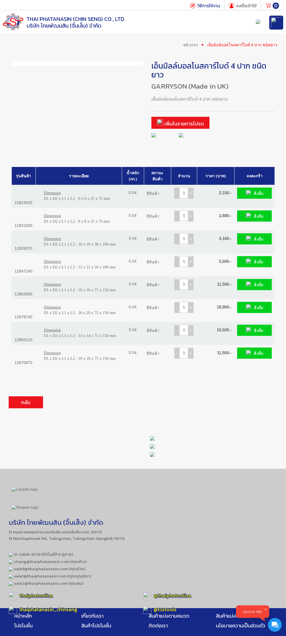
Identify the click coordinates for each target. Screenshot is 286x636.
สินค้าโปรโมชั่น (96, 625)
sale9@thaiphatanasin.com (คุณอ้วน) (49, 568)
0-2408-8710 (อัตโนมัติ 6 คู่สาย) (43, 554)
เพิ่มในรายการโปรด (183, 123)
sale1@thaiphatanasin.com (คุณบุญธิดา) (52, 576)
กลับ (25, 402)
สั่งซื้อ (258, 193)
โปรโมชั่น (23, 625)
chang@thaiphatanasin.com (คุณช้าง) (50, 561)
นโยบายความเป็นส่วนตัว (240, 625)
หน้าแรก (190, 45)
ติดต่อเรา (158, 625)
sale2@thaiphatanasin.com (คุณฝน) (48, 583)
